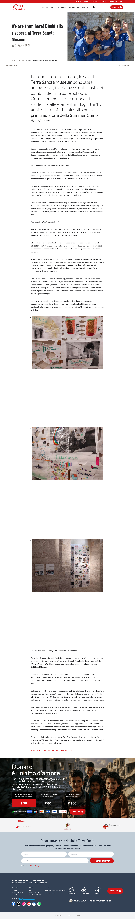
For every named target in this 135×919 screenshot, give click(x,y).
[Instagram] (24, 904)
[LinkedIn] (34, 904)
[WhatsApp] (39, 904)
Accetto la (31, 866)
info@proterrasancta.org (27, 899)
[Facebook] (13, 904)
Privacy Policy (34, 866)
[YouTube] (29, 904)
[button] (122, 1)
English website (50, 893)
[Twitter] (18, 904)
